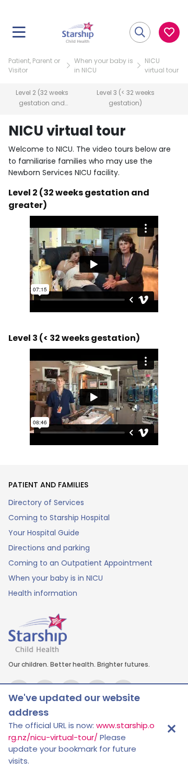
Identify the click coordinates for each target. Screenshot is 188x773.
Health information (42, 593)
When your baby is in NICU (103, 65)
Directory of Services (46, 502)
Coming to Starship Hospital (59, 517)
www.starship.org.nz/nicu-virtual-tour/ (81, 731)
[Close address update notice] (171, 728)
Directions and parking (49, 548)
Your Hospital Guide (43, 532)
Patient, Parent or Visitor (34, 65)
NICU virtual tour (162, 65)
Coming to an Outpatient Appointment (80, 563)
